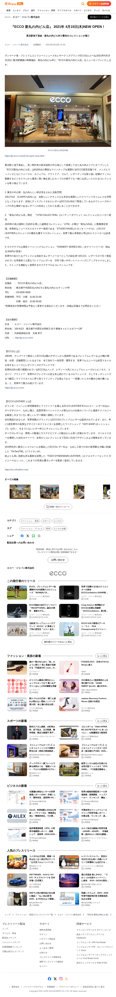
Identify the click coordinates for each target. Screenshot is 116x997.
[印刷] (39, 535)
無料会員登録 (45, 930)
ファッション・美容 (46, 10)
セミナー (43, 966)
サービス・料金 (9, 933)
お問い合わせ (58, 560)
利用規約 (51, 987)
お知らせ (43, 952)
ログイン (43, 934)
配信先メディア (9, 938)
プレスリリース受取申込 (50, 957)
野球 (48, 528)
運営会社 (15, 987)
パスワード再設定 (47, 939)
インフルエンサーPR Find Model (91, 942)
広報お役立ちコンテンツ (13, 951)
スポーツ (77, 10)
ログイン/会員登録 (101, 4)
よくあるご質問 (46, 948)
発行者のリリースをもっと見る (58, 642)
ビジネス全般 (60, 528)
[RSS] (66, 979)
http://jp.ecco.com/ (24, 338)
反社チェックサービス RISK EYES (92, 963)
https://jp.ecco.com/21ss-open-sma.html (24, 156)
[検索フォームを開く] (83, 3)
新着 (8, 10)
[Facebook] (22, 535)
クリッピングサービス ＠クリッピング (94, 930)
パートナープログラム (33, 987)
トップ (8, 914)
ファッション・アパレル (32, 528)
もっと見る (102, 656)
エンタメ (17, 10)
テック (97, 10)
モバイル (106, 10)
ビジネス (88, 10)
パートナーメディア (11, 942)
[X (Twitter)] (27, 535)
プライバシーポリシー (69, 987)
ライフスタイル (64, 10)
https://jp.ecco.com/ (14, 388)
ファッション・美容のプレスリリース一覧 (34, 914)
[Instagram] (61, 979)
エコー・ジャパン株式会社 (17, 44)
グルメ (26, 10)
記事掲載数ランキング (12, 947)
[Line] (33, 535)
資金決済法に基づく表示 (94, 987)
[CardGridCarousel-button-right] (110, 493)
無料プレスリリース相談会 (51, 961)
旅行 (33, 10)
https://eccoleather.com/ (16, 469)
